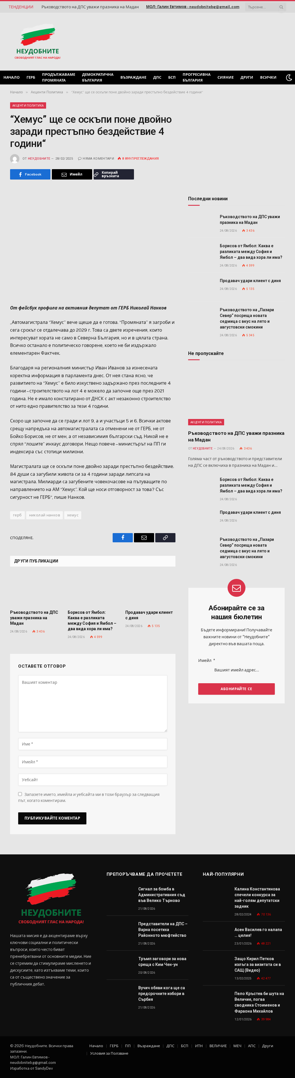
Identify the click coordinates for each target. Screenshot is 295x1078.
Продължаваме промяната (58, 77)
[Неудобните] (38, 42)
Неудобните (39, 159)
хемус (72, 515)
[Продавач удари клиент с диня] (150, 590)
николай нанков (44, 515)
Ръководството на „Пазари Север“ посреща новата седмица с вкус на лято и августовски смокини (247, 318)
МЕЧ (237, 1046)
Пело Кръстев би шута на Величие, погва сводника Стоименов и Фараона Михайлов (259, 1002)
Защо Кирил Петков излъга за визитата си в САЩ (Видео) (258, 964)
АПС (252, 1046)
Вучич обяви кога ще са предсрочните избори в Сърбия (161, 994)
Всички (268, 77)
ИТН (199, 1046)
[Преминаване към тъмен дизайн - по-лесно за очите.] (289, 77)
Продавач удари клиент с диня (149, 615)
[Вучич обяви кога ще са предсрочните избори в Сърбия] (120, 994)
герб (17, 515)
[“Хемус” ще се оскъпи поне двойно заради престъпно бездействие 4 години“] (92, 241)
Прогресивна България (197, 77)
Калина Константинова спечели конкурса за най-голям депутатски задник (257, 898)
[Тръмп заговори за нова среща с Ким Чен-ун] (120, 965)
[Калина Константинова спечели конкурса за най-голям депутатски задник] (216, 895)
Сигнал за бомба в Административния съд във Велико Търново (161, 895)
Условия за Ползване (109, 1053)
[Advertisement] (212, 41)
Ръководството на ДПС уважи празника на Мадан (90, 7)
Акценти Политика (28, 105)
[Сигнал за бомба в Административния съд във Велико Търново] (120, 895)
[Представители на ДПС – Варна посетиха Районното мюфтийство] (120, 930)
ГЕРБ (31, 77)
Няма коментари (98, 159)
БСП (172, 77)
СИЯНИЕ (226, 77)
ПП (128, 1046)
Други (247, 77)
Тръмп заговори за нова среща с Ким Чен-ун (162, 961)
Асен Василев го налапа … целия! (258, 932)
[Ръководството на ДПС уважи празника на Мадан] (35, 590)
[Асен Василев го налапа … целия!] (216, 936)
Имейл (206, 660)
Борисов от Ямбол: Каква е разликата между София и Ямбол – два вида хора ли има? (92, 620)
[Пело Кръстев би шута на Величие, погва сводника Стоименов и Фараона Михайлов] (216, 1000)
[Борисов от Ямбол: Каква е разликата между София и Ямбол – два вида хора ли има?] (93, 590)
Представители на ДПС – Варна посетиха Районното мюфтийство (163, 930)
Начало (11, 77)
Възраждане (133, 77)
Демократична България (98, 77)
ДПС (157, 77)
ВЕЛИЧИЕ (218, 1046)
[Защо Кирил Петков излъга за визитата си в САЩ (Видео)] (216, 965)
